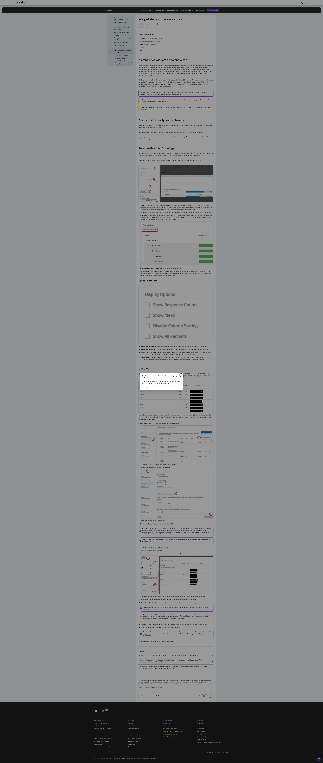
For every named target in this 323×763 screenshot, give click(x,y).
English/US (145, 387)
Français (155, 387)
